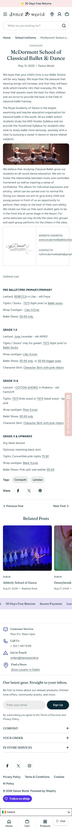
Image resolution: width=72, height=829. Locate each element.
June (17, 336)
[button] (68, 414)
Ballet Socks (10, 347)
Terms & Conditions (37, 777)
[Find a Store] (52, 14)
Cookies (59, 777)
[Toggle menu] (5, 14)
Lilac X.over (30, 354)
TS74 (40, 398)
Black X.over (30, 463)
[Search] (64, 25)
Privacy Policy (11, 777)
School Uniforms (25, 37)
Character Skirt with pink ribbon (43, 367)
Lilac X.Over (32, 310)
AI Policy (8, 783)
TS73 (26, 303)
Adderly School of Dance (20, 582)
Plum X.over (30, 409)
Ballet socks (55, 303)
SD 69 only (27, 316)
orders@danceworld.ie (24, 657)
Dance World (21, 791)
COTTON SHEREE (26, 387)
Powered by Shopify (43, 791)
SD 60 (50, 469)
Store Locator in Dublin (25, 669)
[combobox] (36, 25)
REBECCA (20, 296)
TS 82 (45, 456)
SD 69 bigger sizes (49, 361)
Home (7, 37)
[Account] (59, 14)
